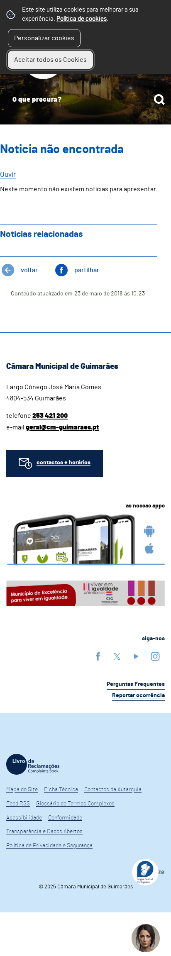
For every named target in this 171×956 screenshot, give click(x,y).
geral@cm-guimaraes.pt (62, 427)
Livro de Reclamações (32, 764)
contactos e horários (63, 463)
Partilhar (86, 270)
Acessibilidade (24, 818)
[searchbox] (85, 99)
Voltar (29, 270)
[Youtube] (136, 656)
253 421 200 (50, 415)
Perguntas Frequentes (136, 684)
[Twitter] (117, 656)
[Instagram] (155, 656)
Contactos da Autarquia (113, 790)
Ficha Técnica (61, 790)
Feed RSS (18, 804)
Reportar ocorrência (138, 695)
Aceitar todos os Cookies (50, 59)
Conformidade (65, 818)
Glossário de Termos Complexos (75, 804)
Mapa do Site (22, 790)
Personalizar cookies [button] (44, 38)
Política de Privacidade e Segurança (49, 846)
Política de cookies (81, 19)
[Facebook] (97, 656)
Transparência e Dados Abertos (44, 831)
